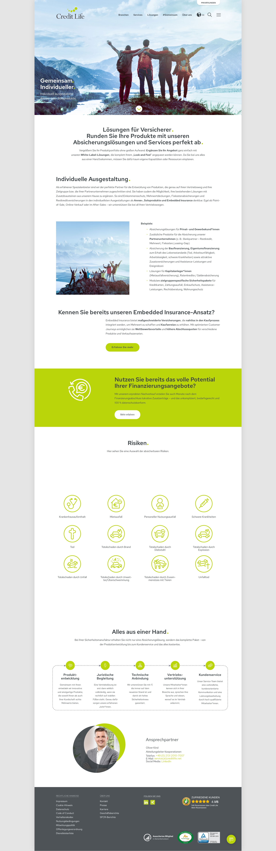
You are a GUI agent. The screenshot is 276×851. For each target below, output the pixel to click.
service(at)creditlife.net (167, 758)
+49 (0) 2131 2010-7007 (170, 755)
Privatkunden (208, 3)
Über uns (187, 14)
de (203, 14)
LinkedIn (166, 761)
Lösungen (152, 14)
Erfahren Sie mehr (122, 347)
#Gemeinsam (170, 14)
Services (137, 14)
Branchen (123, 14)
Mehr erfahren (127, 414)
